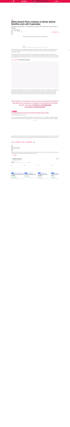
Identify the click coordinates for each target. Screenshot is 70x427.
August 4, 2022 (23, 114)
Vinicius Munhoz (16, 30)
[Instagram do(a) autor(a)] (14, 155)
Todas (13, 162)
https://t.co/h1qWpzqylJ (42, 105)
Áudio (26, 162)
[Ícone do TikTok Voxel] (58, 1)
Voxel (12, 19)
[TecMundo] (13, 1)
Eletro (20, 162)
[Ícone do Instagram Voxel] (54, 1)
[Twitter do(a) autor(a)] (12, 155)
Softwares (29, 162)
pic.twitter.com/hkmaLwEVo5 (35, 107)
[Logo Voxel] (24, 1)
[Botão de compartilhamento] (53, 32)
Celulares (16, 162)
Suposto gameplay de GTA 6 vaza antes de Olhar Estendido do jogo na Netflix (31, 113)
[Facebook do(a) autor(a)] (16, 155)
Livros (23, 162)
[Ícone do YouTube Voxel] (56, 1)
